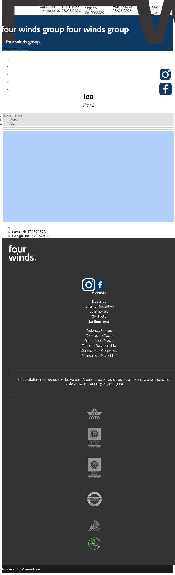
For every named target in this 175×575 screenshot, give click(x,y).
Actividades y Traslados (40, 88)
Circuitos (28, 65)
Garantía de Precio (98, 341)
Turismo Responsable (99, 346)
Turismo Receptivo (99, 306)
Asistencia (29, 81)
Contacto (99, 316)
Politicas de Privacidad (99, 356)
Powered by (21, 569)
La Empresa (98, 311)
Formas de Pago (99, 336)
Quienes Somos (99, 331)
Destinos (99, 301)
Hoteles (28, 57)
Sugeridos (29, 73)
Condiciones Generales (99, 351)
